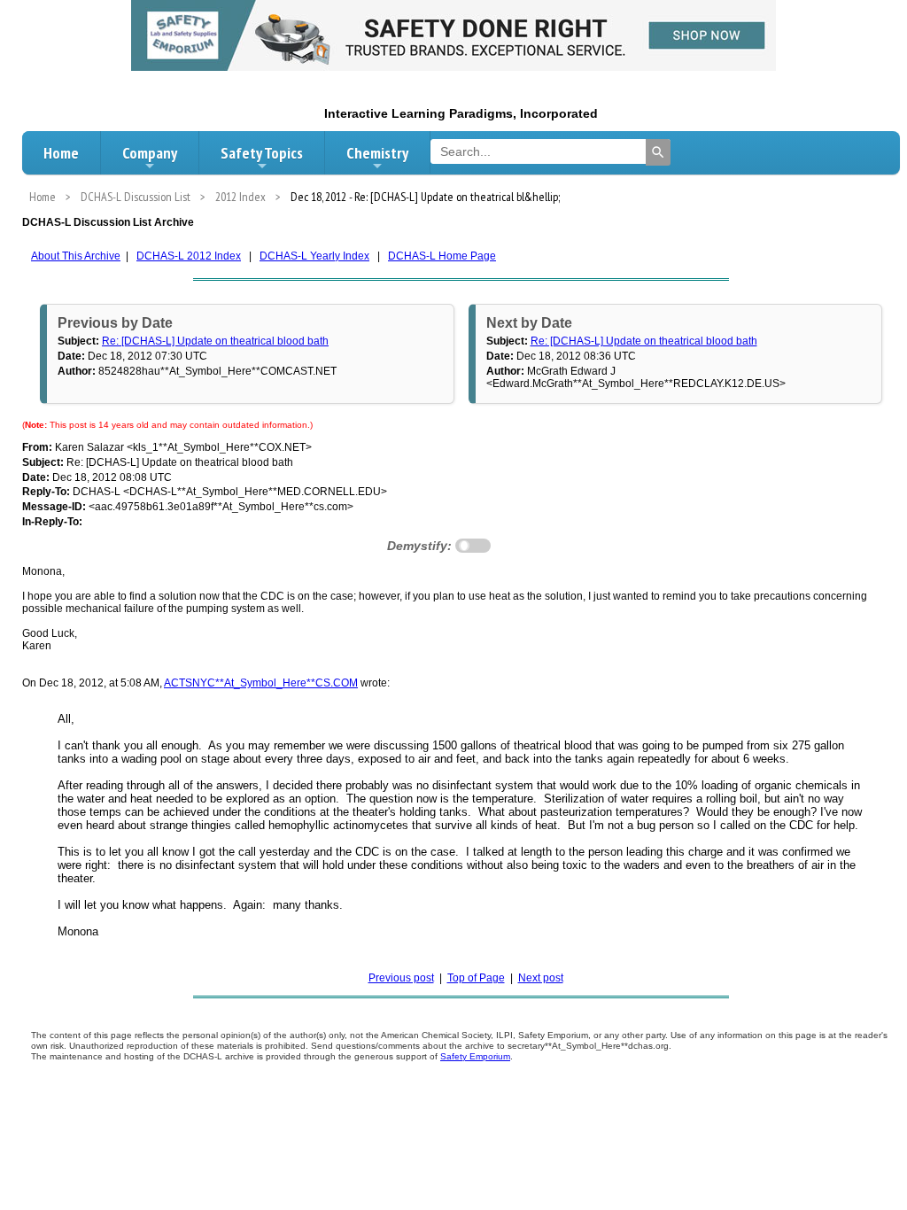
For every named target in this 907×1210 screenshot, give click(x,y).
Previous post (401, 978)
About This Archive (75, 256)
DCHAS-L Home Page (442, 256)
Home (61, 153)
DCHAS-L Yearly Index (314, 256)
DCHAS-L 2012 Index (188, 256)
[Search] (658, 152)
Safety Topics (262, 153)
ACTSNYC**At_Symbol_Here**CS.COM (261, 683)
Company (149, 153)
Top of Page (476, 978)
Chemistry (377, 153)
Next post (540, 978)
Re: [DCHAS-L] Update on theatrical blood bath (215, 341)
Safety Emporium (475, 1056)
